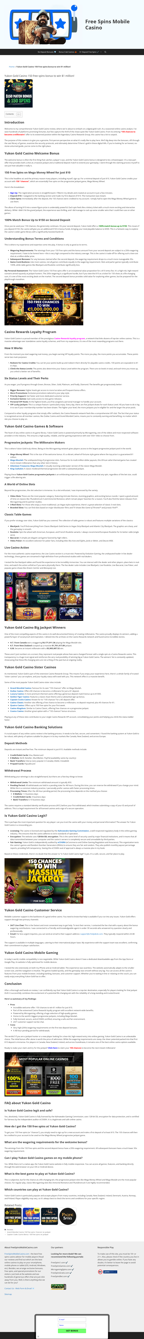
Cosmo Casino (17, 711)
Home (12, 66)
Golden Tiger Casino (19, 696)
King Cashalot (16, 468)
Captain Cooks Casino (20, 699)
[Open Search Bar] (105, 52)
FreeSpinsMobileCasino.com (16, 1253)
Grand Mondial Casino (20, 688)
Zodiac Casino (16, 691)
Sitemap (8, 1294)
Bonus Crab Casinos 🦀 (68, 52)
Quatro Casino (17, 705)
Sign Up (13, 193)
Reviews (10, 1230)
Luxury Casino (17, 694)
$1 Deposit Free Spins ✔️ (89, 52)
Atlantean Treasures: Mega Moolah (26, 466)
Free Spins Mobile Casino (107, 24)
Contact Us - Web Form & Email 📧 (19, 1288)
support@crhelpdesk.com (91, 934)
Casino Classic (16, 702)
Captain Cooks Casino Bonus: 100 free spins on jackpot (27, 1234)
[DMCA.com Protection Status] (25, 1326)
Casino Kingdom (18, 708)
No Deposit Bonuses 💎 (47, 52)
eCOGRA (62, 842)
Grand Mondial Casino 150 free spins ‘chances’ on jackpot (28, 1232)
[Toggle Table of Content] (17, 114)
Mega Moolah (16, 460)
